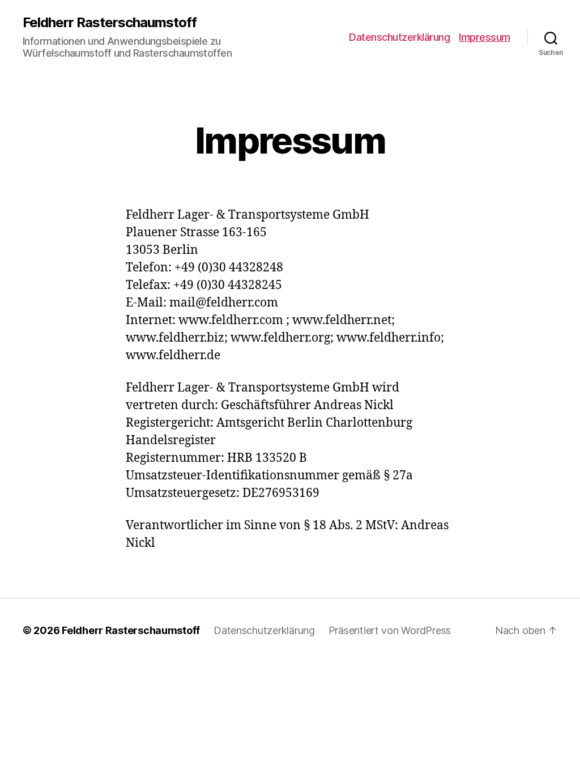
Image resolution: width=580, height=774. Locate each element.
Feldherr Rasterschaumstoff (110, 22)
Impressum (484, 37)
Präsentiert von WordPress (390, 630)
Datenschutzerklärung (399, 37)
